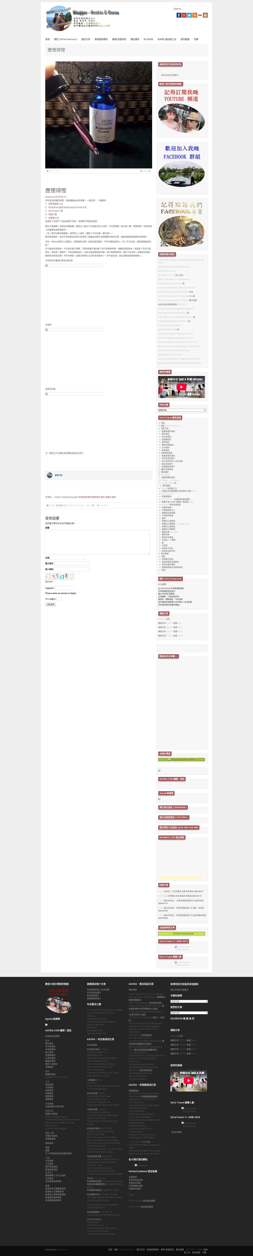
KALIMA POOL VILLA (167, 271)
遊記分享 (85, 39)
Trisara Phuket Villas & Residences (102, 1022)
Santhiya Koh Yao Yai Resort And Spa (103, 1215)
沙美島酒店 (50, 1058)
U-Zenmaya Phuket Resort (98, 1112)
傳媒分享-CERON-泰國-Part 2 (170, 627)
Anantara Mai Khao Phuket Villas (101, 1171)
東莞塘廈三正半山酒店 (55, 1175)
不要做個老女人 (168, 510)
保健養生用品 (167, 559)
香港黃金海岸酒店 (53, 1197)
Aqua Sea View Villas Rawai (99, 1096)
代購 (196, 39)
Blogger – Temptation (171, 480)
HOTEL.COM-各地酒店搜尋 (141, 1207)
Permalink (103, 505)
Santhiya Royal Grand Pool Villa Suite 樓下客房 (177, 300)
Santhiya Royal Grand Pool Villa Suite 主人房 (176, 296)
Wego (131, 1195)
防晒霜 (52, 218)
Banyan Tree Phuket (96, 1025)
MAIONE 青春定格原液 (171, 505)
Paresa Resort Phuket (96, 1019)
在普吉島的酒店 (136, 1180)
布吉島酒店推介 (168, 458)
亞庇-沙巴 (49, 1133)
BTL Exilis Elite (167, 494)
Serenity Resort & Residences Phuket (103, 1105)
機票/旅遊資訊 (119, 39)
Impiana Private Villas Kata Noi (100, 1013)
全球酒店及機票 (52, 1036)
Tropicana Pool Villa (137, 1126)
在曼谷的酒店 (135, 1183)
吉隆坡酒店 (50, 1139)
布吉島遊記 (166, 437)
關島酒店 (49, 1143)
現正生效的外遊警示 (169, 75)
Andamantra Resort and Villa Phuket (102, 1073)
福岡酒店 (49, 1096)
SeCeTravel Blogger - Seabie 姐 (80, 505)
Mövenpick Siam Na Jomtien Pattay (144, 1154)
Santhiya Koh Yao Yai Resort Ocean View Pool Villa (179, 346)
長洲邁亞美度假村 (53, 1200)
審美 (164, 518)
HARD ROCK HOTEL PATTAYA (142, 1099)
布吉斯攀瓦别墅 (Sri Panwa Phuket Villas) (105, 1181)
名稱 (47, 558)
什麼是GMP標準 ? (169, 540)
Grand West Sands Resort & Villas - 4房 (174, 321)
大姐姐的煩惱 (167, 515)
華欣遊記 (165, 442)
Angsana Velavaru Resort (56, 1117)
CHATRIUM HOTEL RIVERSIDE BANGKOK (147, 1055)
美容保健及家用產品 (170, 562)
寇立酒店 (49, 1052)
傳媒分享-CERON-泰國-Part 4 (170, 636)
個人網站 (49, 569)
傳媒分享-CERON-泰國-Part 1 (170, 623)
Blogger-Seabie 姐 (169, 483)
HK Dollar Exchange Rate (183, 934)
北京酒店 (49, 1161)
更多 (114, 497)
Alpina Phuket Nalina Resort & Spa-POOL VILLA (177, 342)
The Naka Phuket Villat (97, 1033)
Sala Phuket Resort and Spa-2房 (171, 283)
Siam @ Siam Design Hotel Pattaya (144, 1105)
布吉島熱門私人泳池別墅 (172, 461)
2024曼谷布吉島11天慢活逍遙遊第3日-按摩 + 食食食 (182, 908)
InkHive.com (62, 1249)
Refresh (49, 582)
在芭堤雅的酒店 (136, 1186)
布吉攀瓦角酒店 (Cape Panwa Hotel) (103, 1190)
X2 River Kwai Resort (138, 1079)
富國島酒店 (50, 1074)
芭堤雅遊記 (166, 439)
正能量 (164, 545)
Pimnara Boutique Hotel (97, 1061)
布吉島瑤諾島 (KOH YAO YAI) (100, 1212)
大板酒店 (49, 1087)
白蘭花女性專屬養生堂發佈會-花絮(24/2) (179, 491)
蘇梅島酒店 (50, 1061)
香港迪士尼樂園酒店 (54, 1191)
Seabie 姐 (147, 171)
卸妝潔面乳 (53, 204)
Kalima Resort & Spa (96, 1070)
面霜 (51, 214)
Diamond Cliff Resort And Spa (100, 1067)
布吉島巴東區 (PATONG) (98, 1049)
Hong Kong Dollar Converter (183, 759)
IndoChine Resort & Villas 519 (170, 325)
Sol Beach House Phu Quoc (57, 1077)
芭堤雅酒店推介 (168, 466)
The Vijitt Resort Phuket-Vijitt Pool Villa (174, 267)
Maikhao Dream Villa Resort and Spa (103, 1159)
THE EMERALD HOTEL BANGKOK (144, 1067)
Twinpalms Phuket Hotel (98, 1231)
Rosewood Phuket (95, 1030)
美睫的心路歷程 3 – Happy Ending (176, 524)
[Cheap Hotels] (159, 770)
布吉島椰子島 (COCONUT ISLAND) (102, 1194)
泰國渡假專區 (101, 39)
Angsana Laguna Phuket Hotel (100, 1131)
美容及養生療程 (168, 564)
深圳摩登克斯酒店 (53, 1181)
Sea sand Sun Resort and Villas (142, 1134)
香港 (47, 1185)
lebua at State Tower (137, 1076)
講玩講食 (135, 39)
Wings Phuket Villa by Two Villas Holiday (104, 1149)
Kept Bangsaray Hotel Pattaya (141, 1137)
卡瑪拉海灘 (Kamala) (96, 1109)
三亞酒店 (49, 1163)
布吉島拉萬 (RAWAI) (96, 1093)
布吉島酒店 (50, 1046)
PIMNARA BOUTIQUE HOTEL (170, 355)
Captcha (49, 588)
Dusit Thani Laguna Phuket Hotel (101, 1137)
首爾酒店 (49, 1099)
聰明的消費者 (167, 537)
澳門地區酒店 (51, 1166)
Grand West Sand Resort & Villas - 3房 (173, 313)
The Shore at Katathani (97, 1089)
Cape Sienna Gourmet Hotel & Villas (102, 1115)
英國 (47, 1147)
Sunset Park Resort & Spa (140, 1129)
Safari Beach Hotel (95, 1055)
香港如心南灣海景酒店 (55, 1194)
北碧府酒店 (50, 1049)
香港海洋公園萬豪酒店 (55, 1188)
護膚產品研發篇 (168, 513)
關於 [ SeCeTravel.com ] (65, 39)
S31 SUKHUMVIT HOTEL (140, 1038)
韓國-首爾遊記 (168, 445)
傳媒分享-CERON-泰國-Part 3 (170, 631)
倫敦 (47, 1150)
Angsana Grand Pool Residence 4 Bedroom (176, 309)
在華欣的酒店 (135, 1189)
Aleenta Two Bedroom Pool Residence (173, 279)
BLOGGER (148, 39)
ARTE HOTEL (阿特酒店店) (140, 1035)
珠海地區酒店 (51, 1169)
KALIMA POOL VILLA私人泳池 (170, 275)
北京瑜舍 (49, 1178)
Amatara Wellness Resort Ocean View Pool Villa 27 (179, 359)
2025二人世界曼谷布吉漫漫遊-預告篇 (176, 896)
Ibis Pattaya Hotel (136, 1123)
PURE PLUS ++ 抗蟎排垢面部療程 (176, 499)
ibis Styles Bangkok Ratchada (141, 1064)
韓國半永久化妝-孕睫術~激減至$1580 (177, 502)
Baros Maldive (51, 1125)
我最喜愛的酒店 (168, 431)
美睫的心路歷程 (168, 521)
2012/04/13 (60, 197)
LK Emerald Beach (137, 1111)
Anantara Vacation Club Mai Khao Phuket (104, 1174)
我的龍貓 (185, 39)
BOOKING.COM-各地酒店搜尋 (142, 1201)
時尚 (164, 570)
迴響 (47, 528)
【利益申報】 (176, 1132)
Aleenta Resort (93, 1222)
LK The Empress (136, 1102)
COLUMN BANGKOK (138, 1053)
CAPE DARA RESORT (138, 1108)
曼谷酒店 (49, 1043)
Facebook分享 (164, 619)
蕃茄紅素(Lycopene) (170, 532)
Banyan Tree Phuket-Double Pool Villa (173, 350)
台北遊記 (165, 447)
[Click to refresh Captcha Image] (60, 576)
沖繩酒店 (49, 1093)
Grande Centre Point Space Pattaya (144, 1093)
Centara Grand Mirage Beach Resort (144, 1120)
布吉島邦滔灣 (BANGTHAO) (99, 1128)
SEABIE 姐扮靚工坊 (167, 39)
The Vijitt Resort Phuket (97, 1099)
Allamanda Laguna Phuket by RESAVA (103, 1143)
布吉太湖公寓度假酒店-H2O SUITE (172, 304)
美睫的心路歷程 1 (169, 529)
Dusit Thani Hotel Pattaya (140, 1117)
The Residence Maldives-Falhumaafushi (63, 1119)
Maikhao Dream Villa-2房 (168, 329)
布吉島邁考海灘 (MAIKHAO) (99, 1156)
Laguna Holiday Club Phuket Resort (102, 1140)
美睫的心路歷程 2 (169, 526)
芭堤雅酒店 (50, 1055)
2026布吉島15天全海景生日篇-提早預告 (177, 891)
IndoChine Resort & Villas (98, 1076)
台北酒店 (49, 1103)
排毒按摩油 (166, 496)
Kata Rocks (92, 1027)
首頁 (47, 39)
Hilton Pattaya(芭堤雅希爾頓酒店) (143, 1096)
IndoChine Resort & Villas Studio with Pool (175, 338)
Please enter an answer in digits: (61, 593)
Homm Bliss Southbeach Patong (101, 1064)
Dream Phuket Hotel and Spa (99, 1152)
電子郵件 (49, 563)
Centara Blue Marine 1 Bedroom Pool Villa (175, 334)
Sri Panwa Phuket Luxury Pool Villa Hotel (104, 1010)
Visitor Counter (182, 949)
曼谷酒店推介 (167, 464)
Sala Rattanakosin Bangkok (140, 1073)
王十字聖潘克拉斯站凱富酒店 (58, 1153)
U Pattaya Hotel (135, 1132)
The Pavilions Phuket (96, 1146)
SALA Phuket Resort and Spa (99, 1168)
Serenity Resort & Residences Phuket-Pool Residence (179, 363)
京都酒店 (49, 1090)
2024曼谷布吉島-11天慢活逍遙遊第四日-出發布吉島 (182, 900)
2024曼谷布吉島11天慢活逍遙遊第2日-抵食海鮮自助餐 (183, 915)
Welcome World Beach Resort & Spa (144, 1151)
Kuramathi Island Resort (55, 1128)
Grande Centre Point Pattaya (141, 1114)
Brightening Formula (73, 207)
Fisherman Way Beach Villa (99, 1102)
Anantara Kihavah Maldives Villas (59, 1122)
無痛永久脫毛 (167, 548)
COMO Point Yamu (95, 1225)
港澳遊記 (165, 450)
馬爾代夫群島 (51, 1114)
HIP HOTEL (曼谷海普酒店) (141, 1070)
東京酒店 (49, 1084)
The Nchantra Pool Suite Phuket (100, 1234)
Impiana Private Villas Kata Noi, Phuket (103, 1086)
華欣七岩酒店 (51, 1064)
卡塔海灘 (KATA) (94, 1080)
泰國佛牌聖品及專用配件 (172, 567)
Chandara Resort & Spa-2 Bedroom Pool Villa (176, 288)
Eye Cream (54, 211)
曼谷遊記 (165, 434)
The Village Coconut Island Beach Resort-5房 (176, 317)
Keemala (91, 1016)
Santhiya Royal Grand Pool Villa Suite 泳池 (175, 292)
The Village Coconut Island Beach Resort (104, 1197)
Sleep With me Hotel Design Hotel (101, 1058)
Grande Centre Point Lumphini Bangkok (146, 994)
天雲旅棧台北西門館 (54, 1106)
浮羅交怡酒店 (51, 1136)
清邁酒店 (49, 1067)
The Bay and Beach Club (97, 1052)
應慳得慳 (165, 534)
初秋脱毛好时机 (168, 551)
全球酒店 (133, 1177)
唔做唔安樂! (167, 507)
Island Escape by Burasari (98, 1200)
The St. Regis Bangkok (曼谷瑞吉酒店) (145, 1003)
